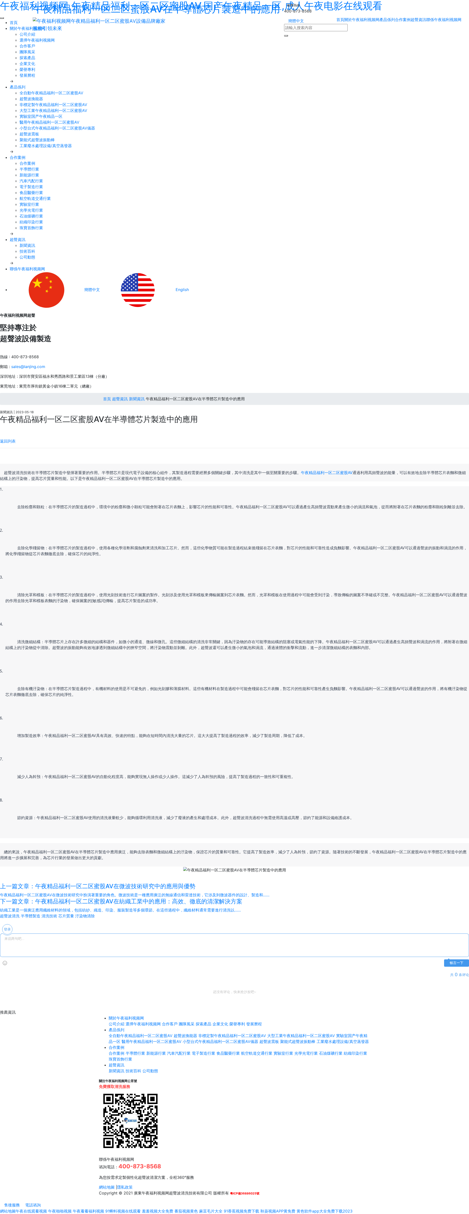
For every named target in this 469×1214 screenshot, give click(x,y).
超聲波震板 (29, 133)
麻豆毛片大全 (211, 1211)
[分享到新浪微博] (1, 429)
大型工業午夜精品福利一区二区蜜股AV (53, 110)
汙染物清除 (85, 915)
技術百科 (27, 251)
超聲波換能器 (31, 98)
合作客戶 (27, 45)
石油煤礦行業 (31, 216)
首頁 (106, 398)
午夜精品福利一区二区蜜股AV (326, 472)
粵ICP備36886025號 (244, 1193)
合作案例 (403, 19)
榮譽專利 (27, 69)
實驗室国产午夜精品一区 (41, 116)
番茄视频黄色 (186, 1211)
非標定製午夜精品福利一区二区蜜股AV (53, 104)
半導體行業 (29, 169)
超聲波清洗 (10, 915)
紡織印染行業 (31, 221)
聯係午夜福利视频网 (443, 19)
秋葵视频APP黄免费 (277, 1211)
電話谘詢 (32, 1205)
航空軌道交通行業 (35, 198)
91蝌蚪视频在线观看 (123, 1211)
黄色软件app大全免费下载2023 (324, 1211)
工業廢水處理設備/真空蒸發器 (46, 145)
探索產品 (27, 57)
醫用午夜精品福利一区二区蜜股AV (49, 122)
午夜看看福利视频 (88, 1211)
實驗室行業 (29, 204)
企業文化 (27, 63)
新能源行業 (29, 175)
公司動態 (27, 257)
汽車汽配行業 (31, 180)
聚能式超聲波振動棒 (37, 139)
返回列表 (8, 441)
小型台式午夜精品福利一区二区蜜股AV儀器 (57, 128)
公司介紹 (116, 1023)
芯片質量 (66, 915)
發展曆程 (27, 75)
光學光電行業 (31, 210)
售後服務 (11, 1205)
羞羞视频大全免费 (157, 1211)
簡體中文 (295, 20)
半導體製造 (30, 915)
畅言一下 (456, 963)
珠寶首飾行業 (31, 227)
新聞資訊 (27, 245)
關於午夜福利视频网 (361, 19)
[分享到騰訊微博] (5, 429)
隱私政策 (125, 1187)
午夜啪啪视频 (60, 1211)
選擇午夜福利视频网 (37, 40)
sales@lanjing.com (28, 366)
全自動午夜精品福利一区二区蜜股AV (51, 92)
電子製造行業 (31, 186)
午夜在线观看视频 (31, 1211)
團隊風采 (27, 51)
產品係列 (387, 19)
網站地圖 (107, 1187)
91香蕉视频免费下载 (241, 1211)
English (181, 289)
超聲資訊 (418, 19)
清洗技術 (49, 915)
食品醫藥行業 (31, 192)
